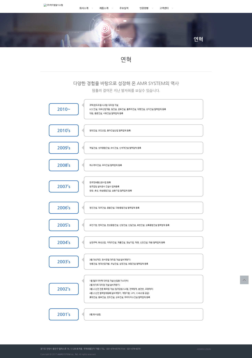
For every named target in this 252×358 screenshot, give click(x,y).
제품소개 (103, 8)
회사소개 (83, 8)
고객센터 (164, 8)
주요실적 (123, 8)
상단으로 (244, 280)
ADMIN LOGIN (204, 349)
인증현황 (144, 8)
